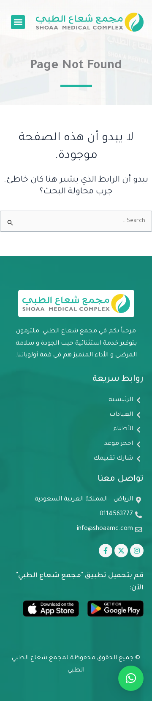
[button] (18, 22)
